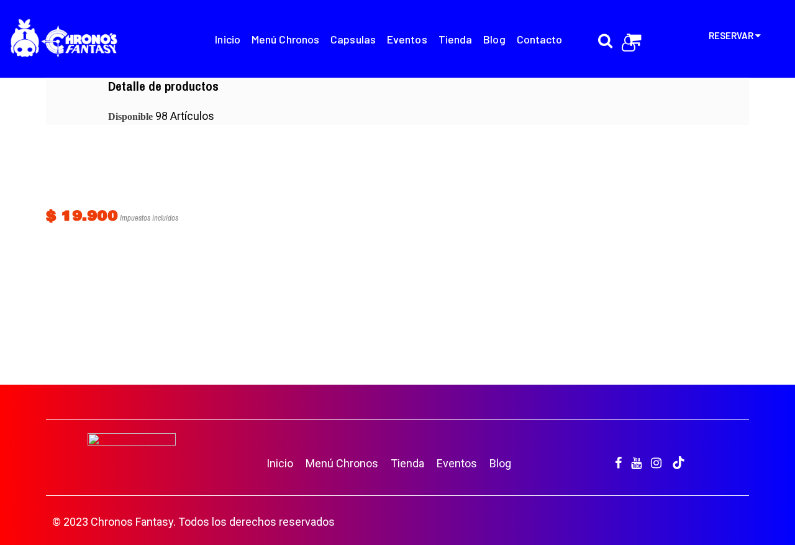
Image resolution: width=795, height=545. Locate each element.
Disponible (130, 116)
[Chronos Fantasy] (64, 40)
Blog (500, 463)
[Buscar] (605, 34)
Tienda (407, 463)
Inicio (279, 463)
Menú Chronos (342, 463)
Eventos (457, 463)
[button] (764, 514)
